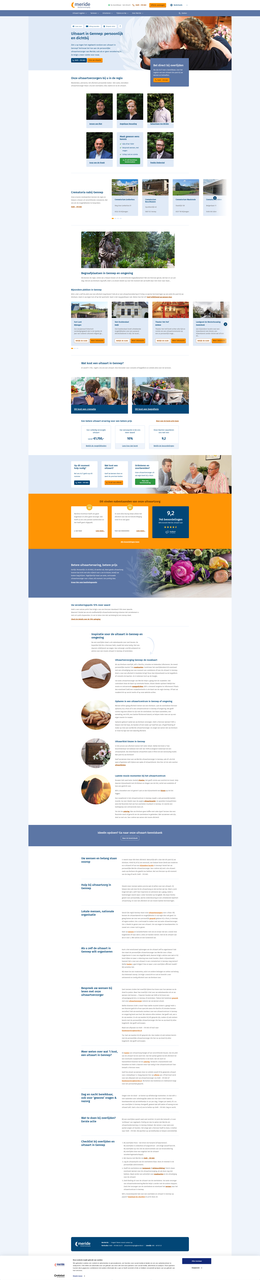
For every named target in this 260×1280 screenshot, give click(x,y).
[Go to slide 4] (121, 218)
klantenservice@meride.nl (132, 1031)
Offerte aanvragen (158, 5)
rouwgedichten (137, 686)
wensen (131, 932)
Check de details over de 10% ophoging (85, 619)
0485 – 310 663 (142, 874)
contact (127, 1242)
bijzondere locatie (147, 865)
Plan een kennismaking (145, 482)
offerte (156, 1075)
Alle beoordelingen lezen (130, 542)
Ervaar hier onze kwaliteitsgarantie (84, 582)
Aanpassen (196, 1268)
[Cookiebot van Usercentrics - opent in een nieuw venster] (59, 1276)
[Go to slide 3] (118, 218)
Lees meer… (100, 531)
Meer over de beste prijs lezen (167, 421)
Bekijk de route (81, 341)
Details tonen (77, 1276)
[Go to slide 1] (113, 218)
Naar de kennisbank (130, 838)
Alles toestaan (197, 1261)
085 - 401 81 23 (157, 1245)
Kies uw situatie (95, 60)
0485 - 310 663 (141, 5)
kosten (129, 964)
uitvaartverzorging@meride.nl (133, 1245)
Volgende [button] (215, 198)
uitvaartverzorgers (156, 913)
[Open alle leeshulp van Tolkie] (120, 26)
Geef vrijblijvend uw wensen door (159, 297)
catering (146, 1062)
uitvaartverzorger (135, 1001)
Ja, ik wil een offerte (114, 483)
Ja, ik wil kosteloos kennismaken (130, 161)
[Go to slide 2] (115, 218)
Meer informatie (97, 341)
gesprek (153, 918)
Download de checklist (136, 1197)
